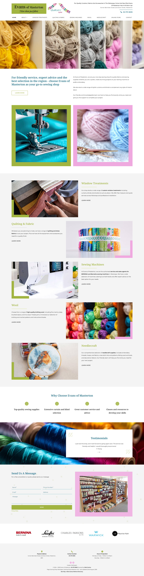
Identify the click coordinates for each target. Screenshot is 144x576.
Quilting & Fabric (58, 17)
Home (14, 17)
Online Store (116, 17)
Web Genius (87, 567)
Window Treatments (40, 17)
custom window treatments (111, 190)
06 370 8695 (128, 12)
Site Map (63, 571)
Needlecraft (101, 17)
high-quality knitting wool (35, 312)
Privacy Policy (15, 511)
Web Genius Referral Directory (74, 571)
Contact (129, 17)
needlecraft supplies (109, 353)
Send (42, 507)
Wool (89, 17)
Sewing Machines (76, 17)
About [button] (23, 17)
